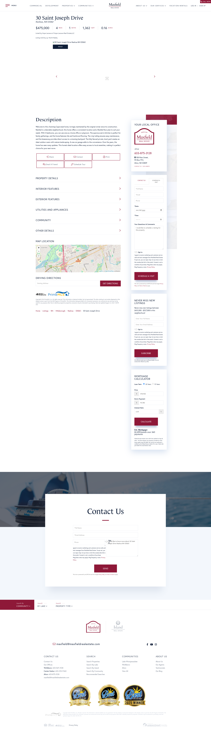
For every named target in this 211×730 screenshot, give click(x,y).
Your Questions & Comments (144, 224)
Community (22, 606)
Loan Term (138, 384)
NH (52, 311)
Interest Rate (139, 408)
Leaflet (101, 271)
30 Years (148, 384)
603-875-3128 (143, 153)
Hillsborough (60, 311)
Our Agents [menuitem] (160, 664)
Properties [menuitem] (67, 6)
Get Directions (110, 283)
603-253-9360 (60, 671)
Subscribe (146, 353)
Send (105, 568)
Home (38, 311)
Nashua (70, 311)
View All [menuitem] (125, 671)
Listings (45, 311)
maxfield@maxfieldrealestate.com (78, 644)
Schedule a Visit (156, 181)
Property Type (63, 606)
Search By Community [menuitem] (94, 671)
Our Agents (146, 166)
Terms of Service (143, 285)
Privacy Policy (151, 267)
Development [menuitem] (52, 6)
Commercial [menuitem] (36, 6)
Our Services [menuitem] (157, 6)
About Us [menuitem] (140, 6)
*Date (136, 206)
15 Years (157, 384)
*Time (136, 215)
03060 (78, 311)
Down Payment (139, 399)
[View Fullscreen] (38, 256)
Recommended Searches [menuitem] (95, 674)
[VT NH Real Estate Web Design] (155, 725)
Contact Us (138, 166)
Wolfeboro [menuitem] (126, 664)
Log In (193, 6)
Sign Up (202, 6)
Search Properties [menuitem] (93, 661)
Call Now (206, 2)
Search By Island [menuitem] (92, 668)
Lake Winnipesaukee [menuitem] (129, 661)
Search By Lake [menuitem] (92, 664)
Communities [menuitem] (85, 6)
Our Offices (48, 664)
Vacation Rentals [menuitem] (178, 6)
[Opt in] (105, 541)
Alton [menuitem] (124, 668)
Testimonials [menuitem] (160, 668)
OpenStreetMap (109, 271)
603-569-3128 (58, 668)
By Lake (41, 606)
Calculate (146, 421)
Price (136, 390)
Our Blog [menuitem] (159, 671)
